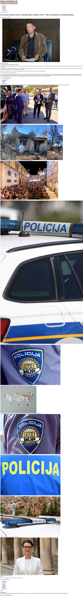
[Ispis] (9, 17)
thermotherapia (4, 83)
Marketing (4, 8)
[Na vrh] (1, 576)
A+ (7, 17)
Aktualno (4, 6)
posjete (3, 81)
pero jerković (4, 80)
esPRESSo (4, 7)
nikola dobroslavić (5, 79)
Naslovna (4, 5)
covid (3, 82)
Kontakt (3, 9)
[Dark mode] (1, 590)
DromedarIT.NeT (7, 579)
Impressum (4, 581)
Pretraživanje (4, 10)
